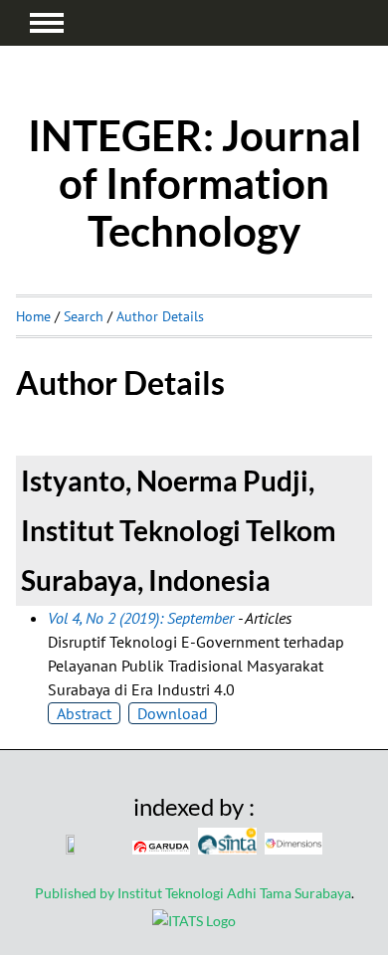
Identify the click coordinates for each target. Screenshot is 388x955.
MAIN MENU (47, 23)
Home (33, 316)
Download (172, 713)
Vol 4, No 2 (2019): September (141, 618)
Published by (76, 892)
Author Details (160, 316)
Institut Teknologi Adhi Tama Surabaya (234, 892)
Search (83, 316)
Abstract (84, 713)
